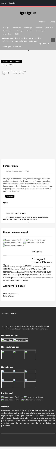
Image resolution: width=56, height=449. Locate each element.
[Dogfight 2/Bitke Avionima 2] (30, 354)
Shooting (22, 277)
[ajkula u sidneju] (18, 383)
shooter (15, 277)
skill (27, 278)
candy (43, 266)
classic (47, 266)
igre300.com (33, 410)
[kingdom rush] (7, 354)
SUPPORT (42, 22)
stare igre (29, 31)
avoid (39, 266)
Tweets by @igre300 (9, 313)
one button (14, 275)
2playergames (14, 266)
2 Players (20, 217)
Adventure (28, 265)
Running (7, 277)
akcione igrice (35, 38)
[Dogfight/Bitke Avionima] (30, 374)
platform (30, 274)
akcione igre (17, 27)
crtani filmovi (7, 34)
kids (37, 271)
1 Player (13, 217)
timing (17, 280)
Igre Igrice (28, 12)
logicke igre (7, 31)
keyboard (25, 220)
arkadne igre (28, 27)
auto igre (6, 27)
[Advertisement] (28, 124)
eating (17, 269)
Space (31, 277)
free (19, 220)
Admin (27, 171)
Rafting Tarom (8, 296)
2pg (26, 217)
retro (40, 275)
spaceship (37, 278)
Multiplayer (21, 213)
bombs (45, 217)
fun (44, 268)
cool (13, 269)
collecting (7, 268)
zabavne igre (40, 31)
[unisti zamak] (18, 354)
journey (14, 272)
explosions (7, 220)
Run (44, 275)
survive (12, 280)
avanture (39, 27)
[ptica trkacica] (21, 340)
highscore (7, 271)
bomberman (37, 217)
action (20, 266)
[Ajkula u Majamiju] (7, 374)
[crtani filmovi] (7, 340)
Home (5, 61)
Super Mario (44, 278)
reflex (36, 275)
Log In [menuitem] (3, 3)
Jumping (20, 272)
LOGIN (52, 22)
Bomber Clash (10, 165)
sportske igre (18, 31)
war (27, 280)
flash (15, 220)
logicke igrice (21, 38)
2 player (38, 261)
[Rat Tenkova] (30, 383)
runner (48, 275)
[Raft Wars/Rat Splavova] (18, 374)
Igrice (5, 203)
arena (35, 266)
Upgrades (34, 220)
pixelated (22, 274)
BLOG (17, 34)
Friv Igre (38, 269)
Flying (28, 269)
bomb (30, 217)
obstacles (6, 275)
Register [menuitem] (11, 3)
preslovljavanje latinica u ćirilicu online (34, 326)
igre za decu (49, 27)
